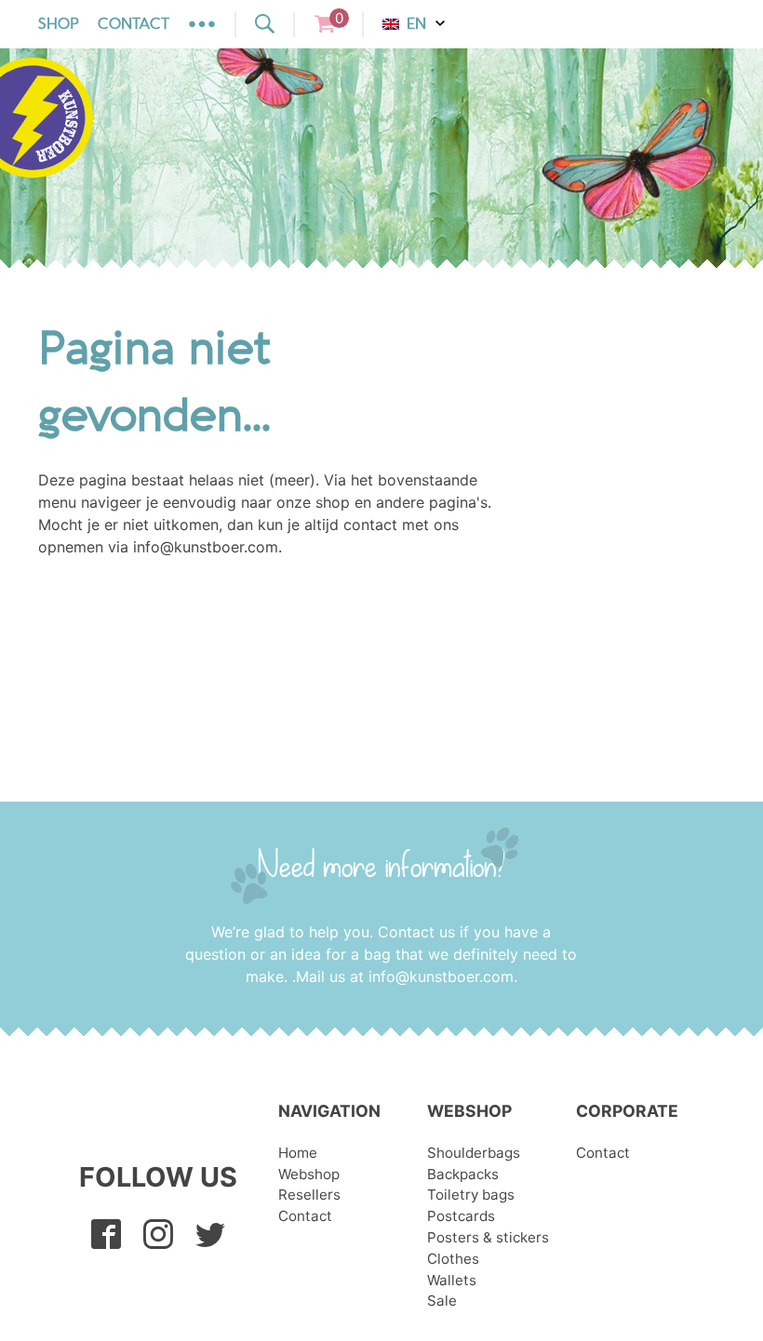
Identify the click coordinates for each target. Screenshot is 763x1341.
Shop (58, 24)
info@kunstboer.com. (442, 976)
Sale (442, 1300)
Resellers (309, 1194)
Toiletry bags (471, 1194)
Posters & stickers (488, 1237)
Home (297, 1153)
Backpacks (463, 1174)
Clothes (453, 1259)
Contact (133, 24)
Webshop (309, 1174)
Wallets (451, 1280)
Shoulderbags (473, 1153)
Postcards (461, 1216)
